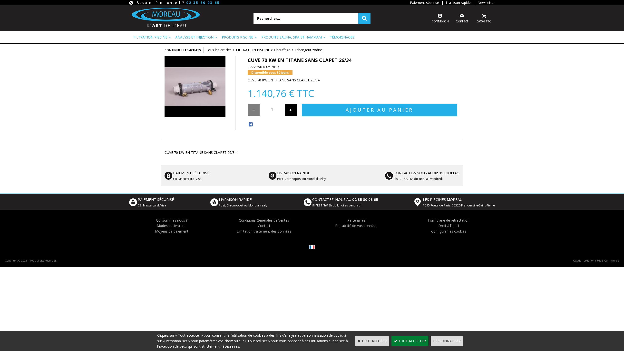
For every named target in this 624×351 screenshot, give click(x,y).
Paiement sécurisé (424, 2)
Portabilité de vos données (356, 225)
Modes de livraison (171, 225)
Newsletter (486, 2)
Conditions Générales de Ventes (264, 220)
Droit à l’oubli (448, 225)
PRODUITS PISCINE (237, 37)
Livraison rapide (458, 2)
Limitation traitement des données (264, 231)
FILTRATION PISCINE (150, 37)
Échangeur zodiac (308, 50)
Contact (264, 225)
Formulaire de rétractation (448, 220)
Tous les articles (219, 50)
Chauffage (282, 50)
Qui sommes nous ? (171, 220)
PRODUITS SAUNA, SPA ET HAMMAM (291, 37)
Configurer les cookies (448, 231)
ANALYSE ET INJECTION (194, 37)
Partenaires (356, 220)
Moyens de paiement (171, 231)
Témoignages (342, 37)
